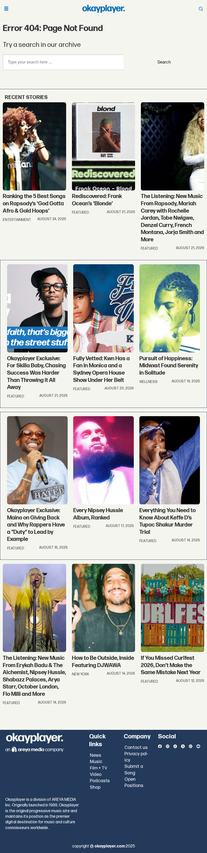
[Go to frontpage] (103, 9)
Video (95, 774)
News (95, 755)
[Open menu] (6, 9)
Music (96, 761)
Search (164, 62)
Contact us (136, 747)
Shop (95, 787)
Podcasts (100, 780)
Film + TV (98, 768)
